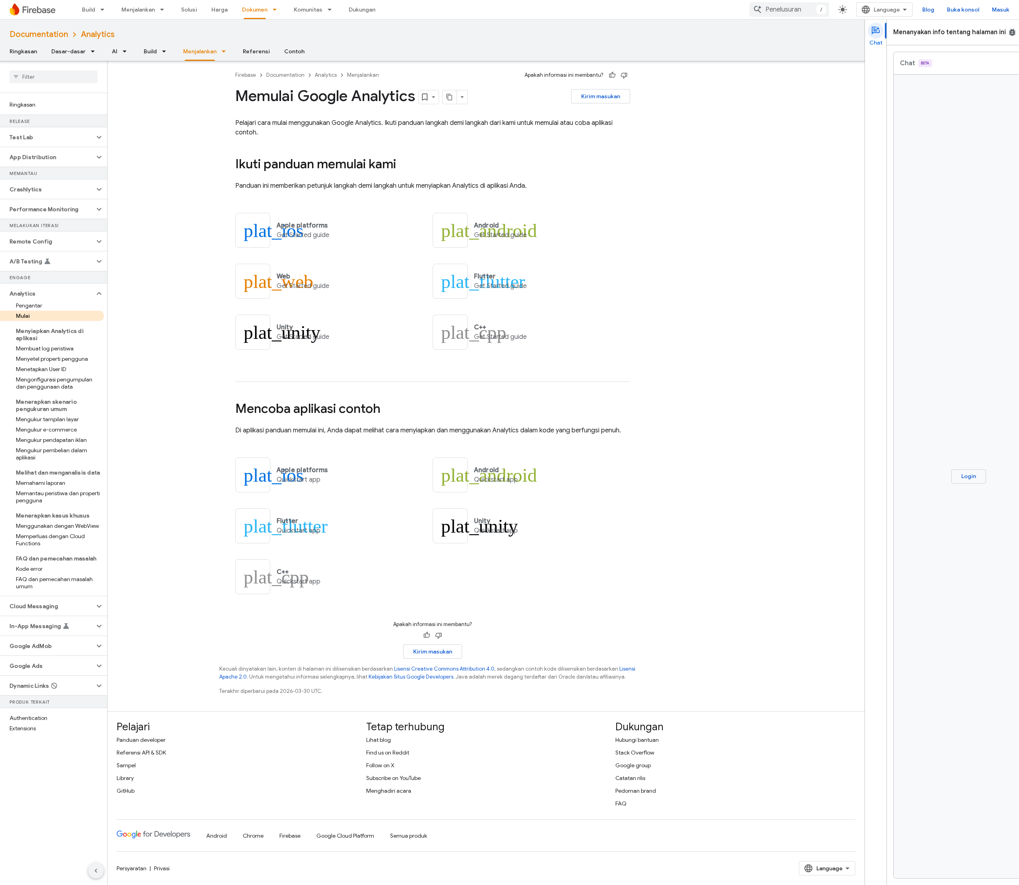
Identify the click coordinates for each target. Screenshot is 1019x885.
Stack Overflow (634, 752)
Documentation (39, 34)
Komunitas (308, 9)
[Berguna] (612, 75)
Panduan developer (141, 739)
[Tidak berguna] (624, 75)
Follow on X (380, 765)
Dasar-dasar (68, 51)
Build (88, 9)
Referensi (256, 51)
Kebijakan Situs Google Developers (411, 676)
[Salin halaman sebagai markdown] (450, 97)
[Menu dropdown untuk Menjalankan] (164, 9)
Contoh (294, 51)
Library (125, 778)
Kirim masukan (600, 96)
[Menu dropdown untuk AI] (127, 51)
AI (114, 51)
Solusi (189, 9)
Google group (633, 765)
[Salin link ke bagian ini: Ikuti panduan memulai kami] (404, 165)
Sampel (126, 765)
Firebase (245, 75)
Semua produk (408, 835)
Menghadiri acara (388, 790)
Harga (219, 9)
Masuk (1000, 9)
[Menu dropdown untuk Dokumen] (277, 9)
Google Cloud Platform (345, 835)
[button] (47, 137)
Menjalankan (138, 9)
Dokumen (254, 9)
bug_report (1012, 32)
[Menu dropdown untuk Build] (104, 9)
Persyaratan (131, 868)
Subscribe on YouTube (393, 778)
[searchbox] (54, 76)
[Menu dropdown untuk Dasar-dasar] (95, 51)
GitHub (126, 790)
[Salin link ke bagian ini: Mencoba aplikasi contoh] (388, 409)
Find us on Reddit (387, 752)
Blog (928, 9)
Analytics (98, 34)
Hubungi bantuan (637, 739)
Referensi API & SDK (141, 752)
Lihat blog (378, 739)
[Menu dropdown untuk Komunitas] (332, 9)
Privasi (162, 868)
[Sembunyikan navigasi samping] (96, 871)
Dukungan (362, 9)
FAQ (621, 803)
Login (968, 476)
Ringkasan (23, 51)
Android (216, 835)
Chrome (253, 835)
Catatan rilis (630, 778)
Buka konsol (963, 9)
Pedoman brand (635, 790)
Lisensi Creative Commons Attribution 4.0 (444, 668)
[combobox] (789, 9)
